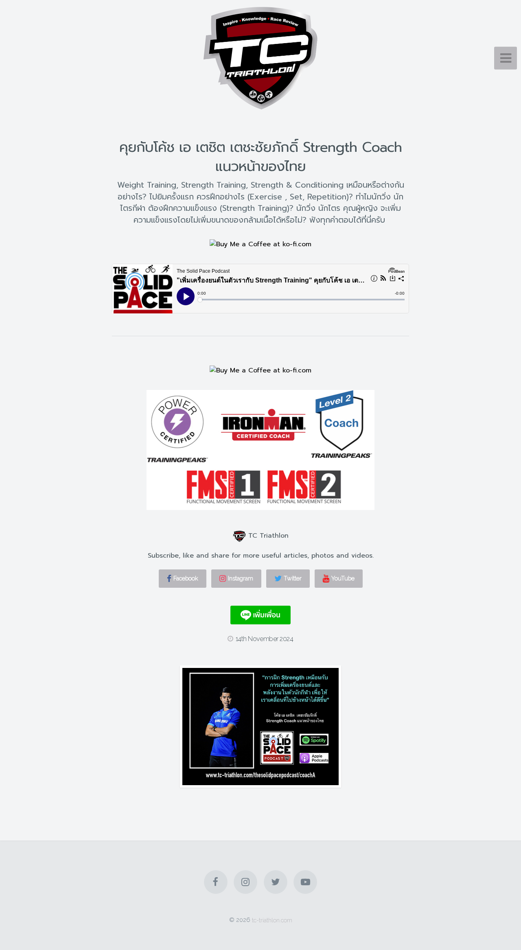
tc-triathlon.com (272, 919)
